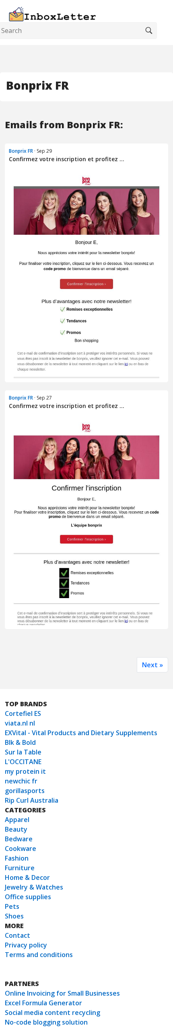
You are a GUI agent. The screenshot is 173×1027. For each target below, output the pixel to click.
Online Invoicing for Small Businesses (62, 993)
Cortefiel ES (23, 713)
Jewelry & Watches (34, 887)
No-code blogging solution (46, 1022)
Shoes (14, 916)
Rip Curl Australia (31, 800)
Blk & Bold (20, 742)
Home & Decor (27, 877)
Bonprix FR (21, 151)
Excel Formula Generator (43, 1002)
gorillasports (25, 790)
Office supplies (28, 896)
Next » (152, 664)
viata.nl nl (20, 723)
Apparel (17, 819)
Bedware (19, 838)
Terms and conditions (39, 954)
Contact (17, 935)
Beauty (16, 829)
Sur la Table (23, 752)
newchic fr (21, 781)
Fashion (17, 858)
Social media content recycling (52, 1012)
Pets (12, 906)
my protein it (25, 771)
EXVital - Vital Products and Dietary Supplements (81, 732)
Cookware (20, 848)
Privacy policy (26, 945)
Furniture (20, 867)
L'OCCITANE (23, 761)
